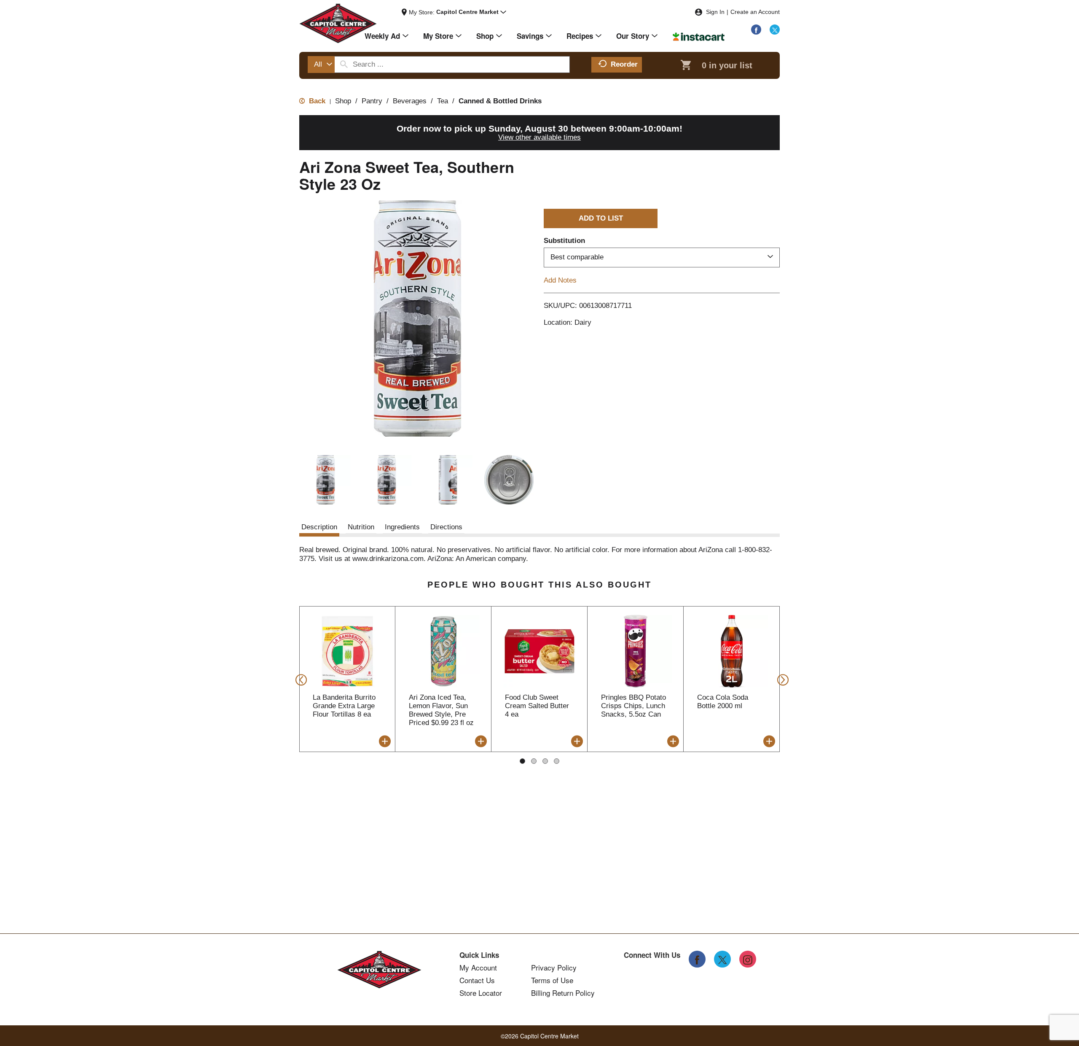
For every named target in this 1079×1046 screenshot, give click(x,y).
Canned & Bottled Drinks (500, 101)
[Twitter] (775, 29)
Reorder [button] (624, 64)
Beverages (410, 101)
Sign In (715, 11)
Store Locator (480, 993)
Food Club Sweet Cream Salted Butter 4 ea (537, 705)
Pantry (372, 101)
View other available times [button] (539, 137)
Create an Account (755, 11)
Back (316, 101)
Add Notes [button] (560, 280)
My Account (478, 967)
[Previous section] (298, 679)
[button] (471, 12)
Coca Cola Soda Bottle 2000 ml (722, 701)
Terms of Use (552, 980)
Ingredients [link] (402, 527)
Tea (442, 101)
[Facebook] (756, 29)
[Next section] (780, 679)
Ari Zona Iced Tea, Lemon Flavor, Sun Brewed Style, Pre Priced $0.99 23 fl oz (441, 710)
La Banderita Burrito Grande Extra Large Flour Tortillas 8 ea (344, 705)
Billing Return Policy (563, 993)
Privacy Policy (554, 967)
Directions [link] (446, 527)
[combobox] (321, 64)
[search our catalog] (344, 64)
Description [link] (319, 527)
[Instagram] (747, 959)
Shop (343, 101)
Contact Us (477, 980)
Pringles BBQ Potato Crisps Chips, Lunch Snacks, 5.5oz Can (633, 705)
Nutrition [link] (361, 527)
